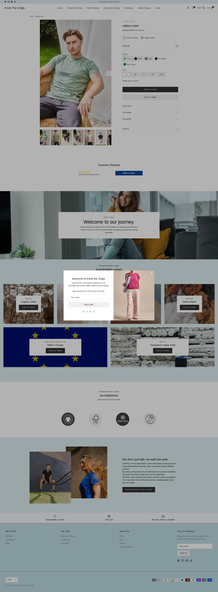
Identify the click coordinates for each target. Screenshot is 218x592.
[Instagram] (87, 311)
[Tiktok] (93, 311)
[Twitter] (83, 311)
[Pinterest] (90, 311)
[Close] (151, 273)
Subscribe (88, 305)
